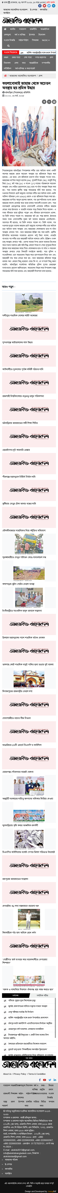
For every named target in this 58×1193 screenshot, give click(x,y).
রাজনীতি (33, 29)
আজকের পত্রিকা (11, 1159)
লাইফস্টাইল (23, 40)
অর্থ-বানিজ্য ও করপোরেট (25, 68)
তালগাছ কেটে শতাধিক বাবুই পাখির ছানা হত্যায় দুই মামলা (27, 664)
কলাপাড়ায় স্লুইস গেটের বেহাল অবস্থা (18, 584)
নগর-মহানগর (40, 57)
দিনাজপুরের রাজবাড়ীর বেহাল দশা (17, 691)
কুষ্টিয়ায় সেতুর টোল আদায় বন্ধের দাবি (19, 503)
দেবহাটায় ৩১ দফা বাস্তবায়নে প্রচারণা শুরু (20, 905)
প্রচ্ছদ (6, 57)
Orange (52, 1191)
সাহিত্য (36, 1101)
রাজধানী (6, 1093)
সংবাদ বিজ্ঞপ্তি (9, 40)
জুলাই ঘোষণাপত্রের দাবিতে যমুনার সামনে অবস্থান (27, 1006)
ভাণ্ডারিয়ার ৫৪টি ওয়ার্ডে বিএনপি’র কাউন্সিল (21, 745)
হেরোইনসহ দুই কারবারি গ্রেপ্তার (16, 450)
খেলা (16, 62)
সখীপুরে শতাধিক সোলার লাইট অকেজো (19, 315)
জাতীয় (12, 29)
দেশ (51, 57)
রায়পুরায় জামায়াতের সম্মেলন (15, 879)
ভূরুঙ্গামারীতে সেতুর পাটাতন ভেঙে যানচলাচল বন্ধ (24, 557)
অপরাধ (51, 1101)
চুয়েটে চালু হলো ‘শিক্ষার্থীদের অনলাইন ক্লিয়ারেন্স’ (27, 1049)
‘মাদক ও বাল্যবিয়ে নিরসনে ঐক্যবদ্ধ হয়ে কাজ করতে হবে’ (28, 989)
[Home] (5, 29)
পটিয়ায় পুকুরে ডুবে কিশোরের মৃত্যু (22, 1000)
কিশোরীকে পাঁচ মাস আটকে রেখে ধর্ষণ (19, 932)
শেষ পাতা (28, 57)
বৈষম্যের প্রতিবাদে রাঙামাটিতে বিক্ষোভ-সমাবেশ (27, 1043)
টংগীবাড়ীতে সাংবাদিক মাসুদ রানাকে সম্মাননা (22, 610)
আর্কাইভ (6, 12)
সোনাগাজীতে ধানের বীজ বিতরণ (16, 718)
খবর (23, 62)
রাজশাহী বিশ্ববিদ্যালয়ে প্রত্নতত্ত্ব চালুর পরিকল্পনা (23, 396)
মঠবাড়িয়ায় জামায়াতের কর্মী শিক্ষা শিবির (20, 423)
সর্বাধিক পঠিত (42, 995)
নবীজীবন (7, 68)
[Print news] (54, 102)
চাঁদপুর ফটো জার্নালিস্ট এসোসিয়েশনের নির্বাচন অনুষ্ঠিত (30, 1023)
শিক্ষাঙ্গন (35, 40)
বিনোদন (42, 34)
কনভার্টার (43, 9)
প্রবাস (51, 1089)
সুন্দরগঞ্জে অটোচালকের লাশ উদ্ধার (17, 342)
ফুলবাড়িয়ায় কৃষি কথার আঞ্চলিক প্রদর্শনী (20, 825)
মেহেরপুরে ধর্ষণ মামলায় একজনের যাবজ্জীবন (26, 1029)
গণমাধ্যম (37, 1093)
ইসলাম (32, 34)
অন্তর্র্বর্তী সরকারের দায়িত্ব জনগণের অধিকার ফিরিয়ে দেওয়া (27, 798)
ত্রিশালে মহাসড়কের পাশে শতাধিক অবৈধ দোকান (23, 637)
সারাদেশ (22, 29)
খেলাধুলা (7, 34)
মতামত (44, 1093)
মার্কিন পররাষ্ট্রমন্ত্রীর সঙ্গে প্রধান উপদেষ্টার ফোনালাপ (28, 1017)
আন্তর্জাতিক (44, 29)
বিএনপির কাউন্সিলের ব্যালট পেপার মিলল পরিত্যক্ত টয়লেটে (28, 852)
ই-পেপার (33, 9)
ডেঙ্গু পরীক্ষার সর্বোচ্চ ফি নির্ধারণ (20, 1012)
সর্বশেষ (15, 995)
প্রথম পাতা (16, 57)
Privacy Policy (19, 1074)
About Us (7, 1074)
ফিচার (51, 1085)
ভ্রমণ (13, 1101)
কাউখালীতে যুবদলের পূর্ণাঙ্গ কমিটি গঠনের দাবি (22, 369)
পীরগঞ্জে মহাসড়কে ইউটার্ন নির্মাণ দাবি (18, 476)
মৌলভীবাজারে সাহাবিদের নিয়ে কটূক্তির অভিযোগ (23, 530)
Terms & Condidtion (37, 1074)
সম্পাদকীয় (46, 62)
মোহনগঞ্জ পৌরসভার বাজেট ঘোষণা (17, 771)
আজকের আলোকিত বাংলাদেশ (15, 9)
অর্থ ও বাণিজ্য (20, 34)
